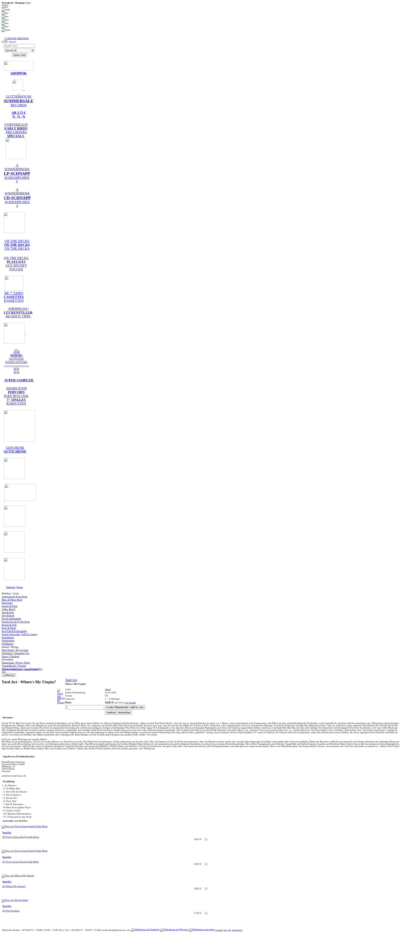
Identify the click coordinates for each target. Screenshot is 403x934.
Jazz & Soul (8, 612)
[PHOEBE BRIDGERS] (16, 38)
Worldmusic (8, 643)
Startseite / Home (14, 587)
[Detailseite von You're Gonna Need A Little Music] (25, 826)
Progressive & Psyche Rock (16, 621)
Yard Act (71, 680)
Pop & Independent (11, 618)
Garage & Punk (9, 606)
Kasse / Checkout (10, 656)
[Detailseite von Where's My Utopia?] (61, 702)
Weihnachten (8, 640)
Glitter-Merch (8, 609)
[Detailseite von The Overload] (15, 900)
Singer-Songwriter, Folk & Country (19, 634)
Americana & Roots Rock (14, 596)
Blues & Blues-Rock (12, 599)
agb (229, 930)
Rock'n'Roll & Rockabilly (14, 631)
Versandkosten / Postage (14, 665)
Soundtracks (8, 637)
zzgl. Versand (130, 703)
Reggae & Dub (9, 625)
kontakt (219, 930)
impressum (237, 930)
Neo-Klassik (8, 615)
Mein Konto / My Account (15, 650)
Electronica (7, 602)
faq (225, 930)
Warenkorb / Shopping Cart (15, 653)
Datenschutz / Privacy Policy (16, 662)
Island (108, 689)
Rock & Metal (9, 628)
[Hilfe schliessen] (9, 675)
